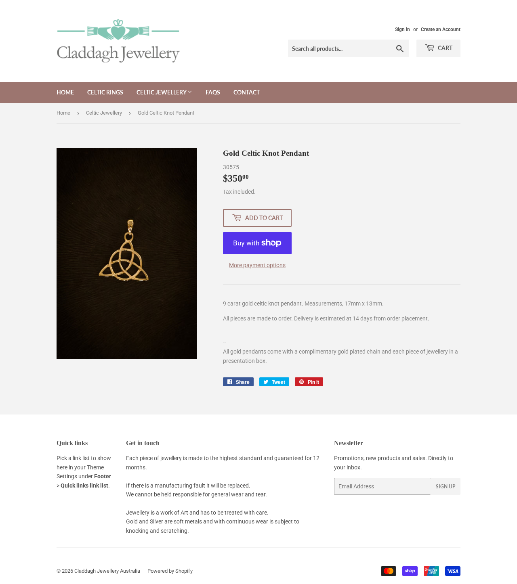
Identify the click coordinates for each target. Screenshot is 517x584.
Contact (246, 92)
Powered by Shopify (170, 571)
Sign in (402, 29)
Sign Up (445, 487)
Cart (444, 47)
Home (65, 92)
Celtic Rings (105, 92)
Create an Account (440, 29)
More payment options (257, 265)
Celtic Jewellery (162, 92)
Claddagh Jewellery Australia (107, 571)
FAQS (213, 92)
